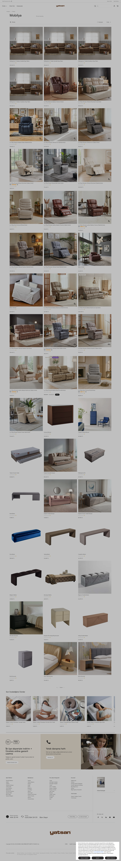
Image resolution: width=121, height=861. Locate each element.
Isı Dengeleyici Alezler (32, 854)
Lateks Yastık (52, 794)
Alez (50, 799)
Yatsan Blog (72, 816)
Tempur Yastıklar (61, 853)
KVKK (66, 844)
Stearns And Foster (32, 794)
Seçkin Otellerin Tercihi (76, 796)
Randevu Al (50, 757)
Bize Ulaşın (8, 794)
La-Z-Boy (30, 789)
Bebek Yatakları (20, 853)
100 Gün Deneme (10, 791)
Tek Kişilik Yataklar (53, 783)
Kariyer (72, 788)
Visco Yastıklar (53, 853)
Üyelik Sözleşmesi (73, 844)
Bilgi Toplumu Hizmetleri (76, 789)
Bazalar (51, 792)
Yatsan (29, 780)
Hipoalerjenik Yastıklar (45, 853)
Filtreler (13, 22)
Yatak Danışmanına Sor (6, 1)
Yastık (50, 785)
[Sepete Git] (118, 6)
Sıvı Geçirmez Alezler (22, 854)
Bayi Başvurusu (74, 786)
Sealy (29, 785)
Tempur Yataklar (53, 788)
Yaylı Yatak (51, 791)
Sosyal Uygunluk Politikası (77, 785)
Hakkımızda (73, 780)
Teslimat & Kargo (10, 785)
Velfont (29, 791)
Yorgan (51, 797)
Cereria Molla (31, 799)
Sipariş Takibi (109, 1)
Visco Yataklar (52, 786)
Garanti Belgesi (9, 795)
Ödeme (7, 783)
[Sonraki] (112, 708)
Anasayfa (8, 11)
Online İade (8, 786)
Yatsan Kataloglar (101, 790)
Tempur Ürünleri (68, 853)
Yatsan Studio (31, 795)
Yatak (50, 780)
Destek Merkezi (9, 780)
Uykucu (29, 797)
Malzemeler (8, 789)
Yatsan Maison (31, 782)
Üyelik (7, 782)
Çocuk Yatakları (28, 853)
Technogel (30, 792)
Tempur (29, 783)
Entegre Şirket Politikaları (76, 783)
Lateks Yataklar (35, 853)
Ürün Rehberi (9, 788)
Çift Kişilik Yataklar (53, 782)
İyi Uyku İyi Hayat (83, 816)
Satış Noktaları (116, 1)
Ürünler (3, 6)
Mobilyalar (51, 795)
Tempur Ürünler (52, 789)
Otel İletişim (73, 797)
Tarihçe (72, 782)
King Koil (30, 788)
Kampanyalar (20, 6)
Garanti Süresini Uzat (12, 762)
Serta (29, 786)
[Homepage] (60, 6)
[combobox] (109, 22)
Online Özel (12, 6)
